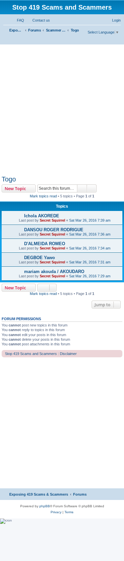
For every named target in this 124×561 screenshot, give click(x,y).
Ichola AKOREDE (41, 215)
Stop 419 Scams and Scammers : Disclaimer (41, 354)
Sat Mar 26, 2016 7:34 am (89, 248)
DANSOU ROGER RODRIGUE (53, 229)
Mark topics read (43, 196)
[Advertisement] (62, 110)
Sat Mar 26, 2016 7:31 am (89, 262)
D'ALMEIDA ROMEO (44, 243)
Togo (9, 179)
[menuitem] (17, 20)
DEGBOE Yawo (39, 257)
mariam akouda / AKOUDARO (54, 271)
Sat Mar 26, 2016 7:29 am (89, 276)
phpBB (44, 506)
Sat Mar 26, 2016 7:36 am (89, 234)
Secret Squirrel (52, 220)
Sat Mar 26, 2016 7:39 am (89, 220)
